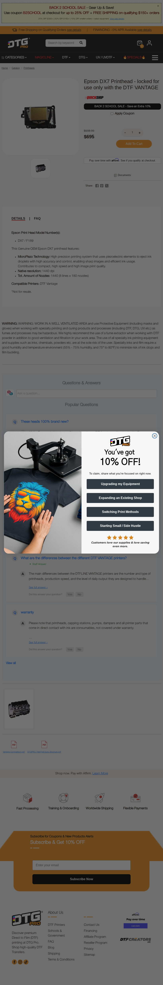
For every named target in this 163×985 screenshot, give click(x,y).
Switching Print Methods (120, 512)
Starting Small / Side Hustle (120, 525)
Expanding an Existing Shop (120, 498)
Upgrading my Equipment (120, 484)
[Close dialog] (154, 435)
